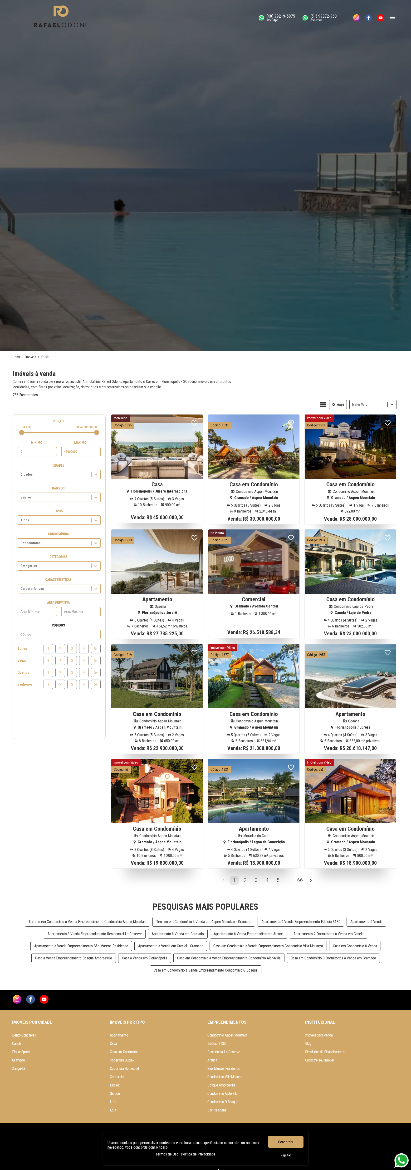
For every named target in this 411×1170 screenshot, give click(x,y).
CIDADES (58, 465)
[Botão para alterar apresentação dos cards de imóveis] (323, 405)
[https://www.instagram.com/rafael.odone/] (356, 17)
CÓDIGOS (58, 625)
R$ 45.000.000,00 (86, 427)
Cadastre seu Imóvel (319, 1060)
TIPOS (58, 511)
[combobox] (352, 404)
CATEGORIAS (58, 557)
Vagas (22, 660)
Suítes (22, 649)
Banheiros (25, 684)
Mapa (340, 404)
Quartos (23, 672)
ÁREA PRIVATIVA (58, 602)
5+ (96, 649)
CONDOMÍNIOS (58, 534)
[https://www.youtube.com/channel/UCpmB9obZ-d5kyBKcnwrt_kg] (380, 17)
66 (300, 880)
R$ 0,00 (26, 427)
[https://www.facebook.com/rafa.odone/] (368, 17)
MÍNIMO (36, 442)
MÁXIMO (80, 442)
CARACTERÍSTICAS (58, 580)
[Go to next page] (311, 880)
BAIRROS (58, 488)
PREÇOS (58, 421)
